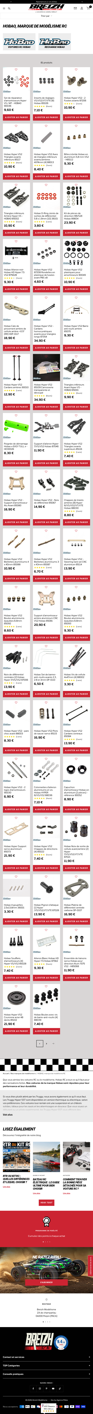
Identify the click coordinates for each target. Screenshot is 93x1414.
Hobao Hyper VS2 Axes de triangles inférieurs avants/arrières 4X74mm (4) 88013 (46, 158)
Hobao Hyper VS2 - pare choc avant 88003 (16, 732)
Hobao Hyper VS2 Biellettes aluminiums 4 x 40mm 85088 (16, 562)
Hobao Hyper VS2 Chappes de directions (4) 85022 (45, 849)
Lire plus (6, 1187)
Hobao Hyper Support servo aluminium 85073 (15, 849)
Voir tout (47, 1203)
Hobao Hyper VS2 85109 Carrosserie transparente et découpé (43, 388)
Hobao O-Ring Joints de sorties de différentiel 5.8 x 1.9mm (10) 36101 (46, 216)
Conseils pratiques (13, 1374)
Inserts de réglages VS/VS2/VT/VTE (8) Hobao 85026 (44, 100)
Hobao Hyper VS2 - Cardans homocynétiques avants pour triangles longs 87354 (45, 331)
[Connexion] (82, 8)
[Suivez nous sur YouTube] (53, 1388)
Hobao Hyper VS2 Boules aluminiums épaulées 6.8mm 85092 (14, 619)
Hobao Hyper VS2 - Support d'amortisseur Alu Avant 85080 (15, 503)
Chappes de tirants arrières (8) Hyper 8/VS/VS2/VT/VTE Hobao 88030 (74, 504)
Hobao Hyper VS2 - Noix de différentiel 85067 (46, 501)
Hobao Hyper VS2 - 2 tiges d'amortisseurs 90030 (14, 790)
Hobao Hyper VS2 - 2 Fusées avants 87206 (75, 99)
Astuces (66, 1175)
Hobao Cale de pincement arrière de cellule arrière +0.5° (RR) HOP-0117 (15, 330)
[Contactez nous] (75, 8)
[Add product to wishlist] (16, 69)
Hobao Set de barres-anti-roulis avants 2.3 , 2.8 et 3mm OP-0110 (45, 677)
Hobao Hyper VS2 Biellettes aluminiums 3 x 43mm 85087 (46, 562)
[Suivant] (53, 1043)
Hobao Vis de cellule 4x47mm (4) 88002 (74, 675)
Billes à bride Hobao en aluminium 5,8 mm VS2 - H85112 (76, 157)
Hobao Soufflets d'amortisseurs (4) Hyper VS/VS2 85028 (15, 961)
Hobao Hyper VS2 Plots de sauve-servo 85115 (46, 732)
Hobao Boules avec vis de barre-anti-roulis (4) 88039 (46, 1017)
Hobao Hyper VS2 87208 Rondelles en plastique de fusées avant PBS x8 (44, 273)
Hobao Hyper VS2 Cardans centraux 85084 (73, 733)
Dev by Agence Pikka (59, 1400)
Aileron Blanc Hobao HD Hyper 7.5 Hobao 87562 (46, 959)
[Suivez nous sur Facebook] (33, 1388)
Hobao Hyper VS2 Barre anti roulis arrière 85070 (76, 329)
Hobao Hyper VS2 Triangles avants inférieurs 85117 (13, 157)
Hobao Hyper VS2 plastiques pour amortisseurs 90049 (75, 272)
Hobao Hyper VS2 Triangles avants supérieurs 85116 (73, 446)
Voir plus (8, 1114)
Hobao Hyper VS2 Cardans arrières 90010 (16, 386)
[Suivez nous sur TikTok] (60, 1388)
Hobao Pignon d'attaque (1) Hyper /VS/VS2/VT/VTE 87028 (46, 908)
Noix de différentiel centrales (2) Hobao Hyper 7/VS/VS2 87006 (16, 677)
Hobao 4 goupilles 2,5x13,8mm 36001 (14, 906)
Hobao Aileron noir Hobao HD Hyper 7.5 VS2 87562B (14, 272)
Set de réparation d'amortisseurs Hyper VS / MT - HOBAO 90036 (15, 101)
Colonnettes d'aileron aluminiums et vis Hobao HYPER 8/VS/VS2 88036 (45, 791)
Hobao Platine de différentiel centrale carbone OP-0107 (74, 908)
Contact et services (13, 1357)
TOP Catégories (11, 1365)
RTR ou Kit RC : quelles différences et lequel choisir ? (16, 1179)
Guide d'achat (39, 1175)
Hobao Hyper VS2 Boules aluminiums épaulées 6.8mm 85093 (74, 619)
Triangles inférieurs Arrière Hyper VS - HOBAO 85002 (14, 216)
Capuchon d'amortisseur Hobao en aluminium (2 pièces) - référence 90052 (76, 791)
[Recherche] (9, 8)
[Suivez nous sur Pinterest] (46, 1388)
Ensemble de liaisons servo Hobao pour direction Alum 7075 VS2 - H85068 (75, 962)
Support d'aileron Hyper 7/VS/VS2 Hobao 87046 (46, 445)
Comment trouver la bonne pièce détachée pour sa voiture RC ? (75, 1184)
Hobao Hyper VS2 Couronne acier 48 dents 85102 (13, 1017)
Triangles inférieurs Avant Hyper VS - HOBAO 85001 (74, 387)
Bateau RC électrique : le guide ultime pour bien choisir (46, 1184)
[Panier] (88, 8)
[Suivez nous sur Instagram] (40, 1388)
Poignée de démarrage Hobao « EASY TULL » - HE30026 (16, 446)
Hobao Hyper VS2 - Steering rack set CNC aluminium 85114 (75, 562)
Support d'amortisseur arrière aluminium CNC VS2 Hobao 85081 (46, 618)
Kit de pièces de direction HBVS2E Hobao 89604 (73, 216)
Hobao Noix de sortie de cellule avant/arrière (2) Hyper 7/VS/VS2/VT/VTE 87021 (76, 851)
